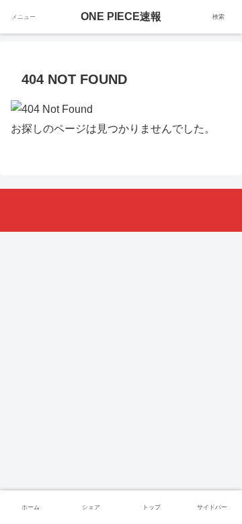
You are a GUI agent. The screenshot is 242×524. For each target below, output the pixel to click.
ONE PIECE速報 (121, 16)
